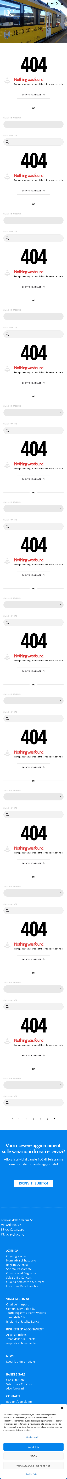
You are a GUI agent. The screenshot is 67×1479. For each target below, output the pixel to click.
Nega (33, 1456)
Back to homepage (31, 95)
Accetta (33, 1446)
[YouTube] (62, 3)
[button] (62, 1408)
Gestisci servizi (32, 1437)
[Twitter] (57, 3)
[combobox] (33, 124)
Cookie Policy (32, 1474)
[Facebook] (47, 3)
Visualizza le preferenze (33, 1465)
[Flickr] (52, 3)
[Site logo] (9, 13)
